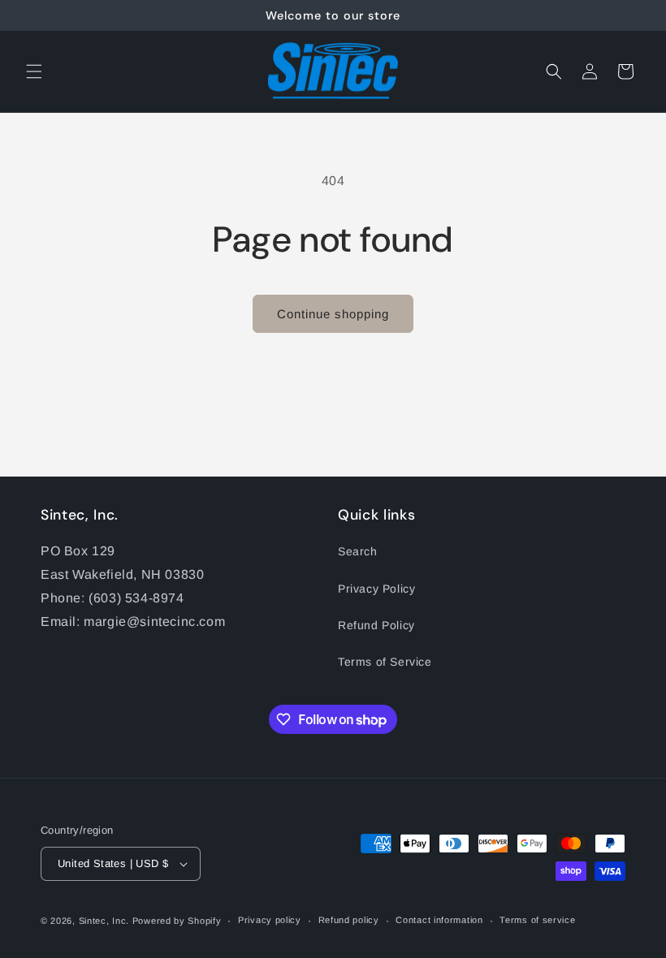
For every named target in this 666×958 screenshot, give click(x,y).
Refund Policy (376, 625)
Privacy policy (269, 920)
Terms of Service (385, 661)
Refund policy (348, 920)
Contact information (439, 920)
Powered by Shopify (177, 921)
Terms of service (537, 920)
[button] (34, 71)
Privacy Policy (376, 588)
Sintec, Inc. (104, 921)
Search (358, 551)
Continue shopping (333, 314)
